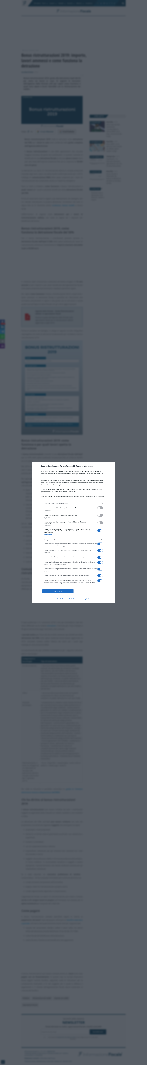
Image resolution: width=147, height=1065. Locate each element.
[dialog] (73, 532)
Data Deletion (61, 599)
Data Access (73, 599)
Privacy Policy (85, 599)
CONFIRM (58, 591)
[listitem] (73, 503)
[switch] (100, 507)
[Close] (111, 466)
